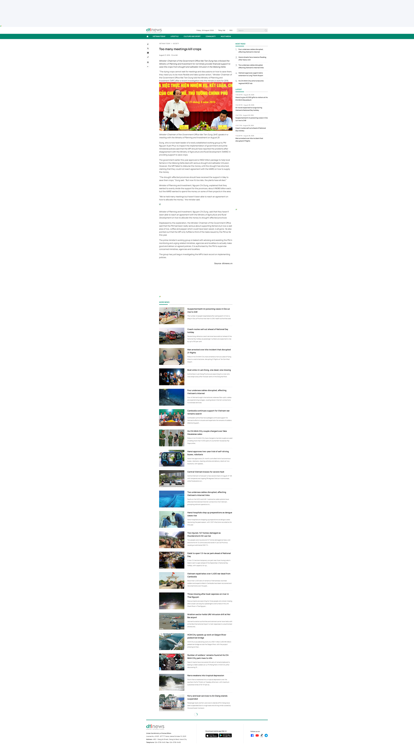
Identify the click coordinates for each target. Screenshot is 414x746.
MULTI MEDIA (226, 36)
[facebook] (148, 44)
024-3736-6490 (175, 742)
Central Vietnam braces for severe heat (205, 471)
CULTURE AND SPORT (192, 36)
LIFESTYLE (175, 36)
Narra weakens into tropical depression (205, 675)
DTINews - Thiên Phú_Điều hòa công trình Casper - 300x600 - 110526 (251, 148)
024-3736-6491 (160, 742)
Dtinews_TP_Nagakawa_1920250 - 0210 (207, 1)
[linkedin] (148, 53)
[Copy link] (148, 57)
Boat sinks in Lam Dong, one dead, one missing (209, 370)
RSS (231, 30)
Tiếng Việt (221, 30)
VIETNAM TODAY (159, 36)
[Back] (148, 66)
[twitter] (148, 48)
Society (176, 43)
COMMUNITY (211, 36)
